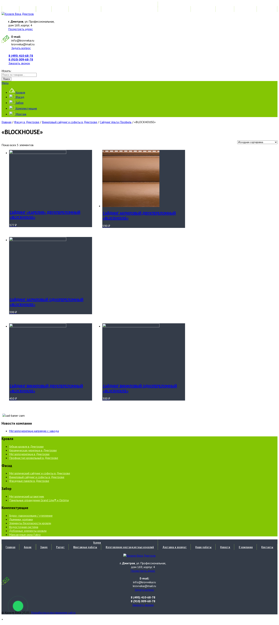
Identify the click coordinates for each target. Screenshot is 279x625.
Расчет (60, 9)
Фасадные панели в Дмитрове (29, 481)
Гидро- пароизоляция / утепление (31, 515)
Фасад (19, 97)
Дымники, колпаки (21, 519)
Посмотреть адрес (20, 29)
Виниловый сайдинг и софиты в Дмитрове (69, 122)
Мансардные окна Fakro (25, 534)
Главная (10, 9)
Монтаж (20, 114)
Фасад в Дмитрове (26, 122)
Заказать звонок (19, 63)
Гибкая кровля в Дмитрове (26, 446)
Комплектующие (26, 108)
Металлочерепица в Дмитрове (29, 454)
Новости (225, 9)
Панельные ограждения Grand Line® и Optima (39, 500)
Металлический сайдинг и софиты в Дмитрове (39, 473)
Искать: (6, 71)
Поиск (6, 79)
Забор (19, 103)
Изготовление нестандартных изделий (130, 9)
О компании (246, 9)
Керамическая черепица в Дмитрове (33, 450)
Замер (44, 9)
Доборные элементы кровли (27, 531)
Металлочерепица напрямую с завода (34, 431)
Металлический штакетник (26, 496)
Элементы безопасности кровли (30, 523)
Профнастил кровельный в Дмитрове (33, 458)
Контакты (267, 9)
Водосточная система (23, 527)
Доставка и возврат (174, 9)
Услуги (97, 4)
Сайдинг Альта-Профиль (116, 122)
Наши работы (203, 9)
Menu (5, 83)
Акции (28, 9)
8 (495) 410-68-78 (21, 55)
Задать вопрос (21, 48)
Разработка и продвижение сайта (53, 612)
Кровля (20, 92)
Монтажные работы (85, 9)
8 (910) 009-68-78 (21, 59)
